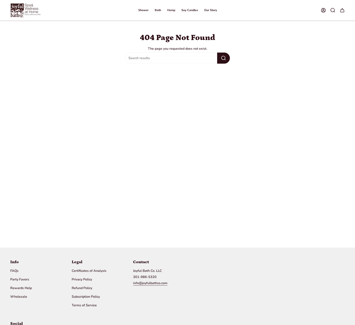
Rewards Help (21, 288)
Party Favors (19, 279)
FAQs (14, 271)
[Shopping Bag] (342, 10)
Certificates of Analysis (89, 271)
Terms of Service (84, 305)
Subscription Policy (86, 296)
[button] (143, 10)
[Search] (223, 58)
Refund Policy (82, 288)
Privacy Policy (82, 279)
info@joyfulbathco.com (150, 283)
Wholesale (18, 296)
